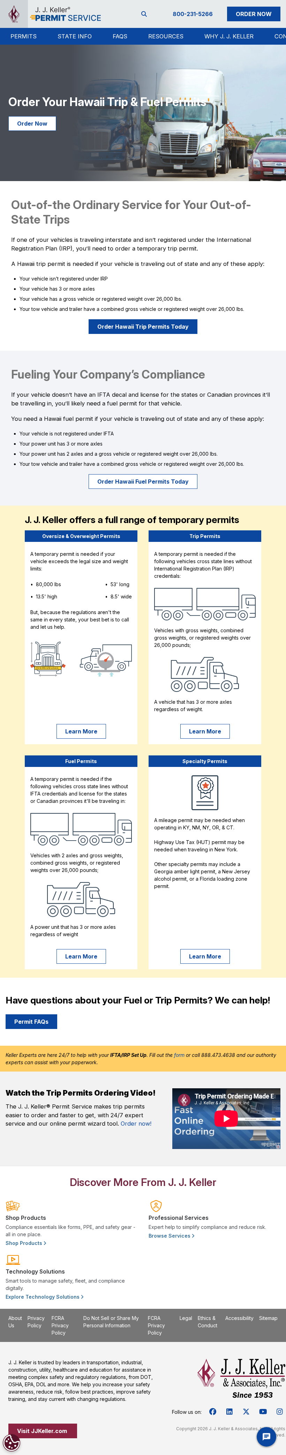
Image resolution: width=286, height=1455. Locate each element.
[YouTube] (263, 1411)
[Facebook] (212, 1411)
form (179, 1055)
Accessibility (239, 1318)
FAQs (120, 36)
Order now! (136, 1123)
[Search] (145, 14)
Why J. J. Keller (229, 36)
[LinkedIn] (229, 1411)
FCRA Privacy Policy (60, 1325)
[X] (246, 1411)
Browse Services (170, 1236)
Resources (165, 36)
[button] (23, 36)
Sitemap (268, 1318)
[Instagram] (279, 1411)
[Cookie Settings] (11, 1443)
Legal (186, 1318)
